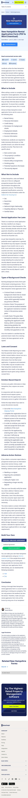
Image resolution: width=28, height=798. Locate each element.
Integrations (4, 748)
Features (3, 736)
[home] (5, 2)
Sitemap (18, 790)
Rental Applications (15, 12)
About (2, 733)
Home (2, 12)
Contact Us (4, 754)
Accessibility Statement (6, 795)
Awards (3, 751)
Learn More (14, 711)
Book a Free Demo (19, 2)
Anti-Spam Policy (4, 792)
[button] (25, 2)
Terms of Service (8, 787)
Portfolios (3, 739)
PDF (5, 574)
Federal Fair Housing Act (8, 195)
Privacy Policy (15, 787)
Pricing (3, 742)
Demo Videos (4, 757)
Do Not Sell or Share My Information (8, 790)
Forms (7, 12)
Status (2, 787)
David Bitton (4, 39)
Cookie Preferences (13, 792)
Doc (5, 576)
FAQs (2, 745)
